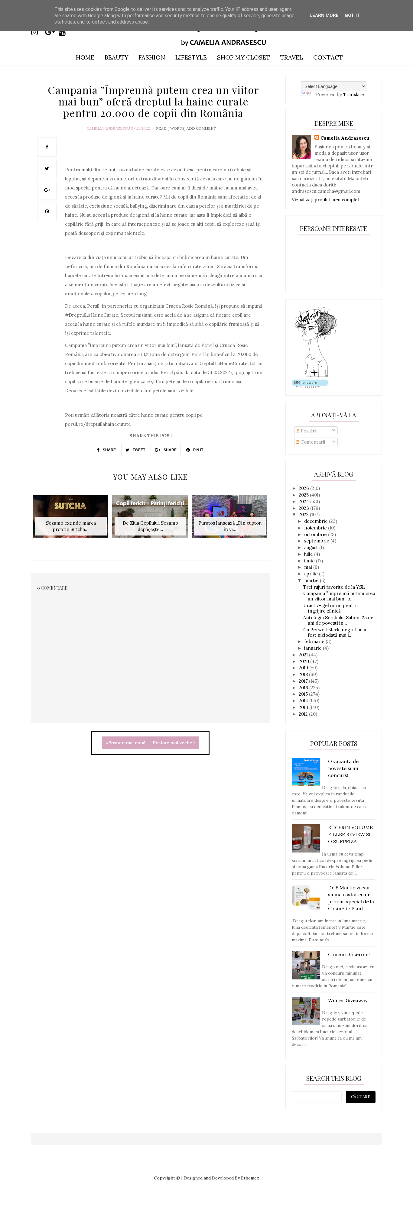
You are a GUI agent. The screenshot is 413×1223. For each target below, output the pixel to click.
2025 (304, 495)
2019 (304, 668)
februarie (315, 641)
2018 (304, 674)
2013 (304, 707)
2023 (304, 508)
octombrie (316, 534)
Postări (307, 431)
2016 (304, 688)
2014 (304, 701)
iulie (309, 554)
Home (85, 57)
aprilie (311, 574)
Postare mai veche (173, 742)
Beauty (116, 57)
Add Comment (201, 128)
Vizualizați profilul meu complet (325, 199)
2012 (304, 714)
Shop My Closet (243, 57)
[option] (71, 519)
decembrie (316, 521)
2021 (304, 655)
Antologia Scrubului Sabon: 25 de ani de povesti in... (338, 620)
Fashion (151, 57)
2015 (304, 694)
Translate (353, 94)
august (311, 547)
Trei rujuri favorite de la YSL (334, 587)
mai (308, 567)
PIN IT (197, 450)
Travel (291, 57)
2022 (304, 514)
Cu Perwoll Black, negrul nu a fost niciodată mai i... (334, 632)
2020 (304, 661)
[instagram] (37, 32)
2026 (304, 488)
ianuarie (313, 648)
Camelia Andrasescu (108, 128)
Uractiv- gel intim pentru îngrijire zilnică (330, 608)
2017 (304, 681)
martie (312, 580)
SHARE (109, 450)
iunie (310, 561)
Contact (328, 57)
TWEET (138, 450)
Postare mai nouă (126, 742)
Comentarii (312, 442)
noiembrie (316, 528)
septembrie (317, 541)
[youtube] (65, 32)
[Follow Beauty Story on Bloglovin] (316, 376)
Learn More (324, 15)
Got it (352, 15)
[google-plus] (51, 32)
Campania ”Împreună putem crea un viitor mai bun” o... (339, 596)
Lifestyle (191, 57)
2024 (304, 501)
